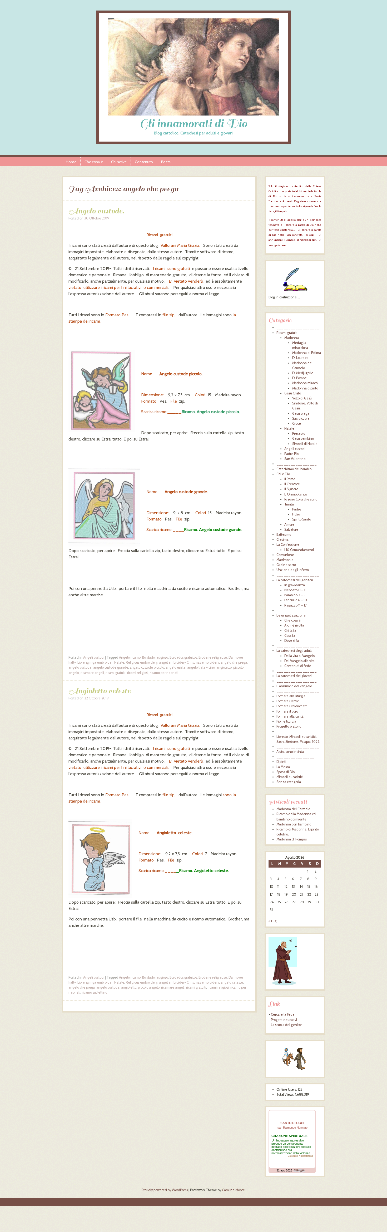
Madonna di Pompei (291, 839)
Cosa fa (289, 636)
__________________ (297, 327)
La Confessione (287, 545)
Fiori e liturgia (286, 721)
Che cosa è (94, 161)
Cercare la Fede (283, 1014)
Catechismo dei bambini (294, 469)
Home (71, 161)
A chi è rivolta (294, 625)
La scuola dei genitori (286, 1025)
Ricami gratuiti (286, 333)
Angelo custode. (96, 211)
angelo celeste (232, 982)
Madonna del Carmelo (293, 809)
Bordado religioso (155, 657)
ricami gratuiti (116, 673)
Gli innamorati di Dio (193, 123)
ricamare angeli (92, 673)
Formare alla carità (290, 716)
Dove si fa (291, 641)
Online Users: (287, 1089)
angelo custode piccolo (147, 667)
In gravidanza (294, 585)
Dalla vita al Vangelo (299, 656)
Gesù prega (300, 413)
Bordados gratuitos (183, 657)
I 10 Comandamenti (299, 550)
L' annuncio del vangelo (294, 686)
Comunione (285, 555)
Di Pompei (299, 378)
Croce (296, 423)
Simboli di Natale (304, 444)
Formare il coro (287, 711)
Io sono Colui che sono (300, 499)
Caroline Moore (233, 1190)
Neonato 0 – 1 (294, 590)
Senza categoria (288, 782)
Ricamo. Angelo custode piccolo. (211, 411)
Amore (289, 525)
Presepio (298, 433)
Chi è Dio (283, 474)
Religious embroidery (141, 662)
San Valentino (294, 459)
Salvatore (291, 530)
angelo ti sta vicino (201, 667)
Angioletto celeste (99, 691)
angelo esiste (176, 667)
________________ (295, 757)
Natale (119, 662)
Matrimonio (284, 560)
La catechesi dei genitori (294, 580)
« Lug (272, 921)
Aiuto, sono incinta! (290, 752)
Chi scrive (119, 161)
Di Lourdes (300, 358)
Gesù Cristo (292, 393)
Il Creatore (292, 484)
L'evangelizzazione (291, 615)
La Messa (283, 767)
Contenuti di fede (297, 666)
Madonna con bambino (293, 824)
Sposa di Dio (285, 772)
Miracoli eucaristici (289, 777)
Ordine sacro (286, 565)
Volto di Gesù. (302, 398)
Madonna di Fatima (306, 353)
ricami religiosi (137, 673)
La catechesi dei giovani (294, 676)
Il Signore (291, 489)
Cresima (282, 540)
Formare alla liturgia (290, 696)
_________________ (296, 464)
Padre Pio (291, 454)
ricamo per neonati (164, 673)
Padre (296, 509)
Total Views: (285, 1094)
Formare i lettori (288, 701)
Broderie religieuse (213, 657)
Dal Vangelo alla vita (299, 661)
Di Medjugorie (302, 373)
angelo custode (80, 667)
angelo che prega (234, 662)
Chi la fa (290, 631)
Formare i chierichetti (291, 706)
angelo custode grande (110, 667)
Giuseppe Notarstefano (300, 1156)
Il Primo (289, 479)
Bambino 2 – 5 (294, 595)
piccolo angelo (149, 987)
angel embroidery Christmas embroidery (189, 662)
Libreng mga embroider (95, 662)
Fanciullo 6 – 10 (295, 600)
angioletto (224, 667)
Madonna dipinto (305, 388)
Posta (166, 161)
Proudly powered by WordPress (165, 1190)
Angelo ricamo (130, 657)
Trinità (289, 504)
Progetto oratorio (288, 726)
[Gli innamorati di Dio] (193, 114)
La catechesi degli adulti (294, 651)
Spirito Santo (301, 519)
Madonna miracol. (305, 383)
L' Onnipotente (295, 494)
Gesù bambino (303, 438)
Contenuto (144, 161)
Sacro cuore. (301, 418)
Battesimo (283, 535)
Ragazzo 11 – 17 (295, 605)
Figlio (296, 514)
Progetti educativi (284, 1020)
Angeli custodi (93, 657)
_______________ (294, 610)
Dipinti (281, 762)
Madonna (291, 338)
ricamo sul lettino (94, 992)
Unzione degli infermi (293, 570)
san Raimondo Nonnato (292, 1127)
